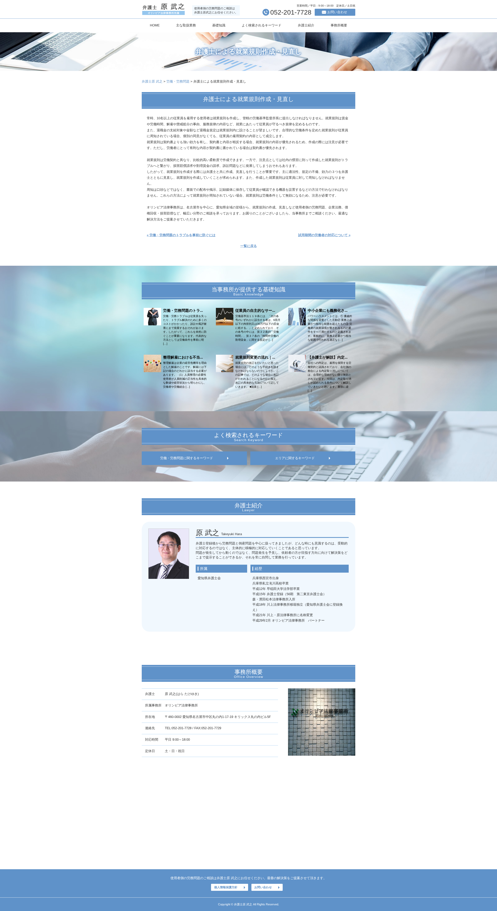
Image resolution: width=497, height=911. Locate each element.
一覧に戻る (248, 246)
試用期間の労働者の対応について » (324, 235)
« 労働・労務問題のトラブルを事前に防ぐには (181, 235)
